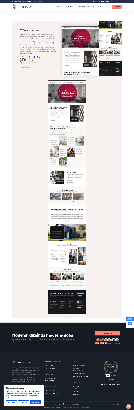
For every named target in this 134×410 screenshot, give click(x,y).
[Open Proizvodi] (74, 7)
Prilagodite (11, 402)
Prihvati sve (35, 402)
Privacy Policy (73, 407)
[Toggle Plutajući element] (128, 406)
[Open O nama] (102, 7)
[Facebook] (112, 1)
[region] (24, 395)
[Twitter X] (115, 1)
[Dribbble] (121, 1)
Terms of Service (83, 407)
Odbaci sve (23, 402)
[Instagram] (118, 1)
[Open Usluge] (63, 7)
